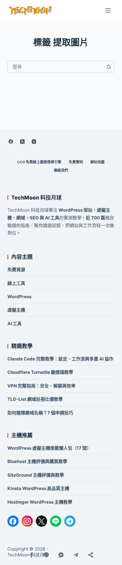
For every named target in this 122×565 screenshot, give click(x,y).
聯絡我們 (61, 170)
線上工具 (16, 283)
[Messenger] (61, 555)
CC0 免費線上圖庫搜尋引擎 (39, 162)
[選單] (108, 10)
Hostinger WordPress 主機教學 (39, 502)
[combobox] (56, 67)
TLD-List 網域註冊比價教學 (35, 399)
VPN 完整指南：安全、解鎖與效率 (41, 386)
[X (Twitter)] (22, 141)
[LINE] (55, 521)
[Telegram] (70, 521)
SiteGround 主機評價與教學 (35, 475)
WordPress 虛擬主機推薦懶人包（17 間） (49, 448)
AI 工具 (14, 323)
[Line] (46, 555)
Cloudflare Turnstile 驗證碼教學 (40, 372)
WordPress (19, 296)
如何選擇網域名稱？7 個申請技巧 (40, 413)
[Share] (91, 555)
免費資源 (16, 269)
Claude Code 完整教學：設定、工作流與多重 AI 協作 (60, 359)
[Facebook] (11, 141)
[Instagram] (34, 141)
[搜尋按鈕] (108, 66)
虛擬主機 (16, 310)
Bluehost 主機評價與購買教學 (37, 461)
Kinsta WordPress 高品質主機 (38, 488)
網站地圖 (97, 162)
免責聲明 (76, 162)
